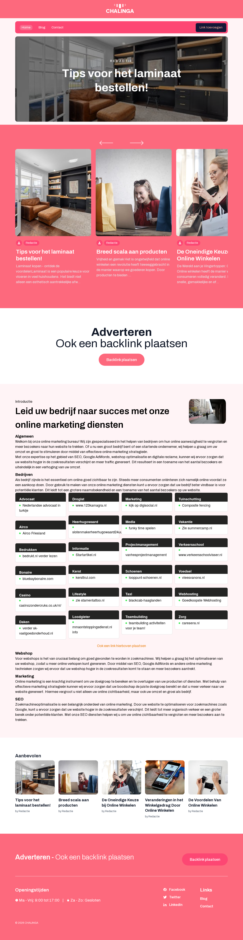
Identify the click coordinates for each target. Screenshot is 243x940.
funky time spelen (142, 527)
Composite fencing (196, 505)
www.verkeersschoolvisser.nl (200, 554)
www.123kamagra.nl (91, 505)
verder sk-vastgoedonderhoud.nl (36, 630)
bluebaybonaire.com (38, 578)
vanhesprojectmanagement (146, 554)
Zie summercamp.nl (197, 527)
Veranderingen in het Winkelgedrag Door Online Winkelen (164, 805)
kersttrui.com (85, 577)
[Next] (137, 143)
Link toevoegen (211, 27)
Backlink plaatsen (121, 360)
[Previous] (106, 143)
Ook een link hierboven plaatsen (121, 646)
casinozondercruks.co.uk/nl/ (40, 605)
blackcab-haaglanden (145, 600)
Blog (42, 27)
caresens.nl (191, 622)
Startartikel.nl (86, 554)
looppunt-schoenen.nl (145, 577)
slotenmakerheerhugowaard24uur (97, 531)
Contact (57, 27)
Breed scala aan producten (131, 252)
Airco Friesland (34, 532)
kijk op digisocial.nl (143, 505)
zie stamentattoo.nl (90, 600)
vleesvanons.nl (193, 577)
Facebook (177, 889)
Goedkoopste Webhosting (201, 600)
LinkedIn (175, 905)
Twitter (175, 897)
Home (26, 27)
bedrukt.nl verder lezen (40, 555)
